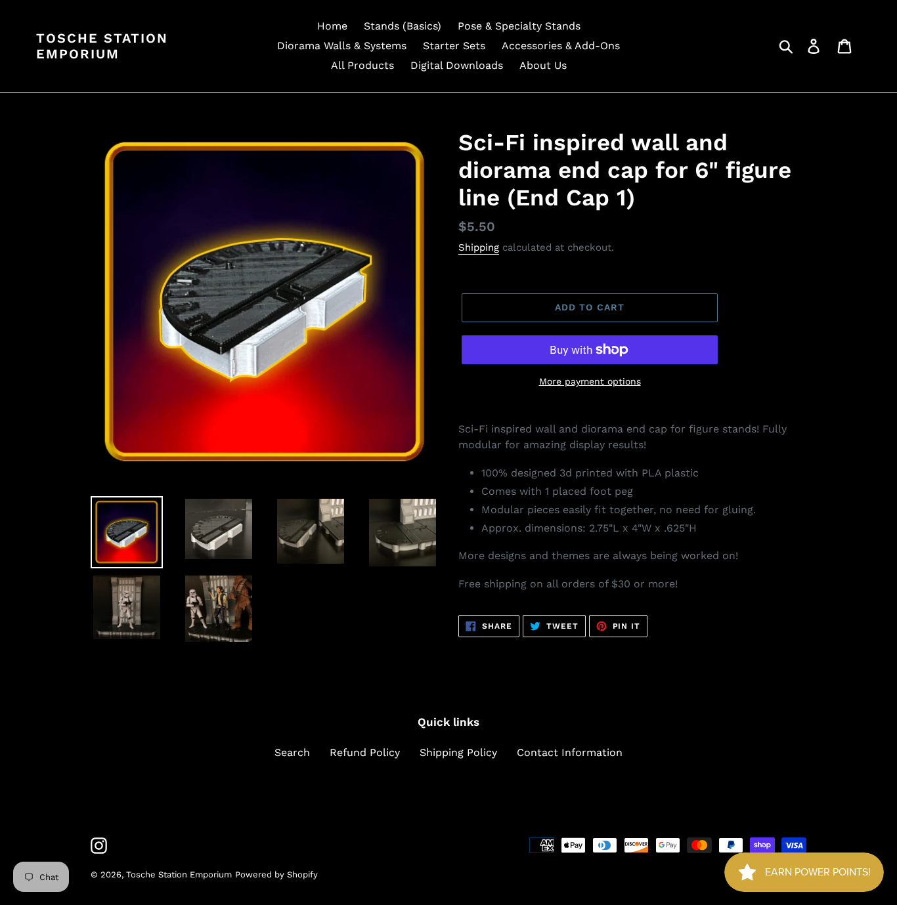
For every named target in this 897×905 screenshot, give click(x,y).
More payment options (590, 381)
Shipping (478, 247)
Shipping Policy (458, 752)
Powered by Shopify (276, 874)
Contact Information (570, 752)
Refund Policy (365, 752)
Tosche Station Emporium (102, 46)
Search (292, 752)
